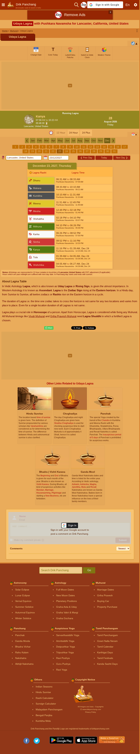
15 (109, 146)
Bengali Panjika (42, 715)
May (59, 140)
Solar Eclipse (21, 589)
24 (65, 151)
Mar (45, 140)
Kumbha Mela (42, 721)
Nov (99, 140)
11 (82, 146)
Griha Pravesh (103, 595)
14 (103, 146)
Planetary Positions (65, 601)
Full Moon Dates (64, 589)
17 (123, 146)
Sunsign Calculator (44, 703)
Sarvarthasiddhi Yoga (66, 635)
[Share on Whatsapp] (47, 328)
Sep (85, 140)
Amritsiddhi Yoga (64, 641)
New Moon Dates (64, 595)
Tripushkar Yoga (64, 652)
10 (75, 146)
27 (86, 151)
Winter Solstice (22, 618)
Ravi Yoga (60, 669)
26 (79, 151)
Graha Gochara (63, 618)
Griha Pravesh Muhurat (74, 316)
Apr (52, 140)
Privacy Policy (89, 712)
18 (24, 151)
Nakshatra (19, 658)
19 (31, 151)
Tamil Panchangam (106, 635)
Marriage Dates (104, 589)
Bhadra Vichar (21, 646)
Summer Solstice (23, 606)
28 (92, 151)
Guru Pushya (62, 664)
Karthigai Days (104, 652)
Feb (38, 140)
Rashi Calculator (43, 698)
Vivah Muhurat (47, 316)
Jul (72, 140)
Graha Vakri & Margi (66, 612)
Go (88, 570)
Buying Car (102, 601)
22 (51, 151)
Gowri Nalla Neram (106, 641)
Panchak (18, 635)
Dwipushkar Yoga (64, 646)
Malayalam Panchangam (47, 709)
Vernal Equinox (22, 601)
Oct (92, 140)
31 (113, 151)
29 (99, 151)
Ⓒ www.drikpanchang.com (89, 709)
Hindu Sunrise (42, 692)
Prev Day (85, 157)
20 (38, 151)
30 (106, 151)
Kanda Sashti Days (106, 664)
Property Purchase (106, 606)
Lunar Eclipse (21, 595)
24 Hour (72, 132)
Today (103, 157)
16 (116, 146)
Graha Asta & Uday (65, 606)
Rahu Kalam (20, 652)
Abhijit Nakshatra (23, 664)
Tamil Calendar (104, 646)
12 (89, 146)
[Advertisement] (70, 85)
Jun (66, 140)
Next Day (120, 157)
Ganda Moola (21, 641)
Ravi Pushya (61, 658)
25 (72, 151)
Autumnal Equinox (24, 612)
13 (96, 146)
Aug (78, 140)
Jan (31, 140)
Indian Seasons (42, 686)
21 (45, 151)
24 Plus (85, 132)
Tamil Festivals (104, 658)
